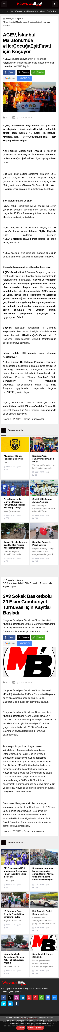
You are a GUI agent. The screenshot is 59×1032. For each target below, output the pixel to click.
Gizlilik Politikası (35, 1028)
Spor (19, 19)
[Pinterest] (35, 997)
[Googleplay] (3, 1003)
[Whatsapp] (41, 997)
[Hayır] (55, 1023)
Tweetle (25, 72)
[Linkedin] (22, 997)
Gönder (40, 72)
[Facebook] (3, 997)
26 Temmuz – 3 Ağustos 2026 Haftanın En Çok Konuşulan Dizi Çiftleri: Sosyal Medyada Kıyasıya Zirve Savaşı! (36, 11)
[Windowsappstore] (10, 1003)
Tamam (21, 1028)
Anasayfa (10, 19)
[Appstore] (54, 997)
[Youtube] (29, 997)
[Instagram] (16, 997)
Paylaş (11, 72)
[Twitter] (10, 997)
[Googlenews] (48, 997)
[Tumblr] (16, 1003)
